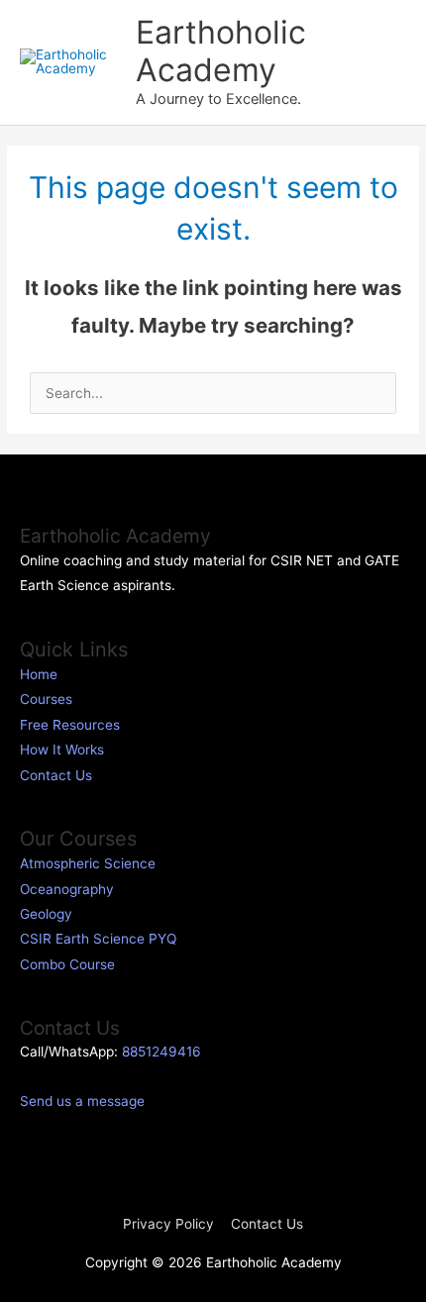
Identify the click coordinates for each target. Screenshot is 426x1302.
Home (38, 674)
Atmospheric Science (88, 863)
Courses (46, 699)
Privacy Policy (168, 1224)
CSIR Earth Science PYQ (98, 939)
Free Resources (70, 725)
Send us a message (82, 1101)
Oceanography (67, 889)
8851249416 (161, 1051)
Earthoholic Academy (221, 51)
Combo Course (67, 964)
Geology (46, 914)
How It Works (62, 749)
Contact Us (56, 775)
